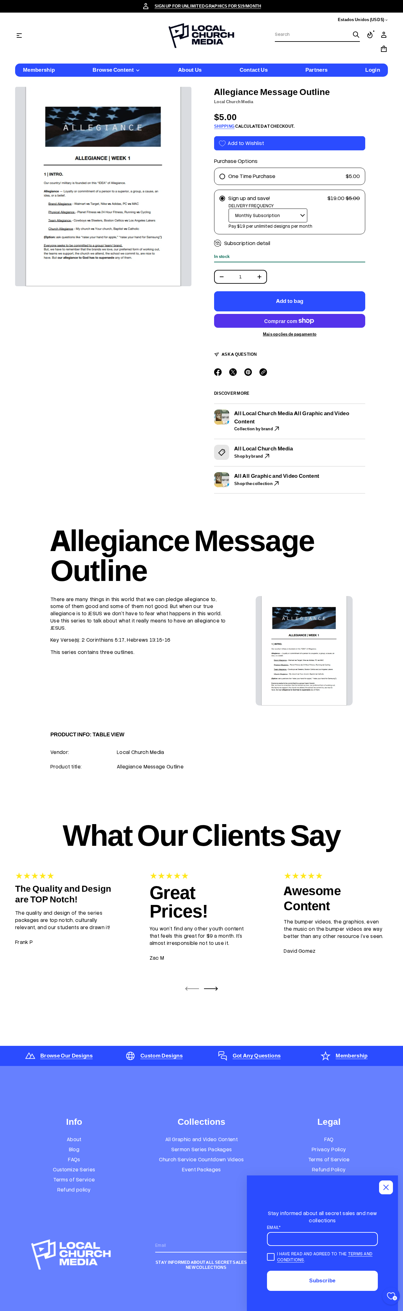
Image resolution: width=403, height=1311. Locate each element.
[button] (317, 35)
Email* (274, 1227)
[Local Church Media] (201, 35)
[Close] (386, 1187)
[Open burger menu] (19, 35)
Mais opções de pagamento (289, 334)
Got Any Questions (257, 1055)
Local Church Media (233, 101)
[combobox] (312, 34)
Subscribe (322, 1280)
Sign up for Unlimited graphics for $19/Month (208, 6)
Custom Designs (161, 1055)
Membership (351, 1055)
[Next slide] (211, 989)
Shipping (224, 126)
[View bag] (384, 49)
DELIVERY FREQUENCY (251, 206)
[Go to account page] (384, 35)
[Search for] (356, 34)
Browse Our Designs (66, 1055)
